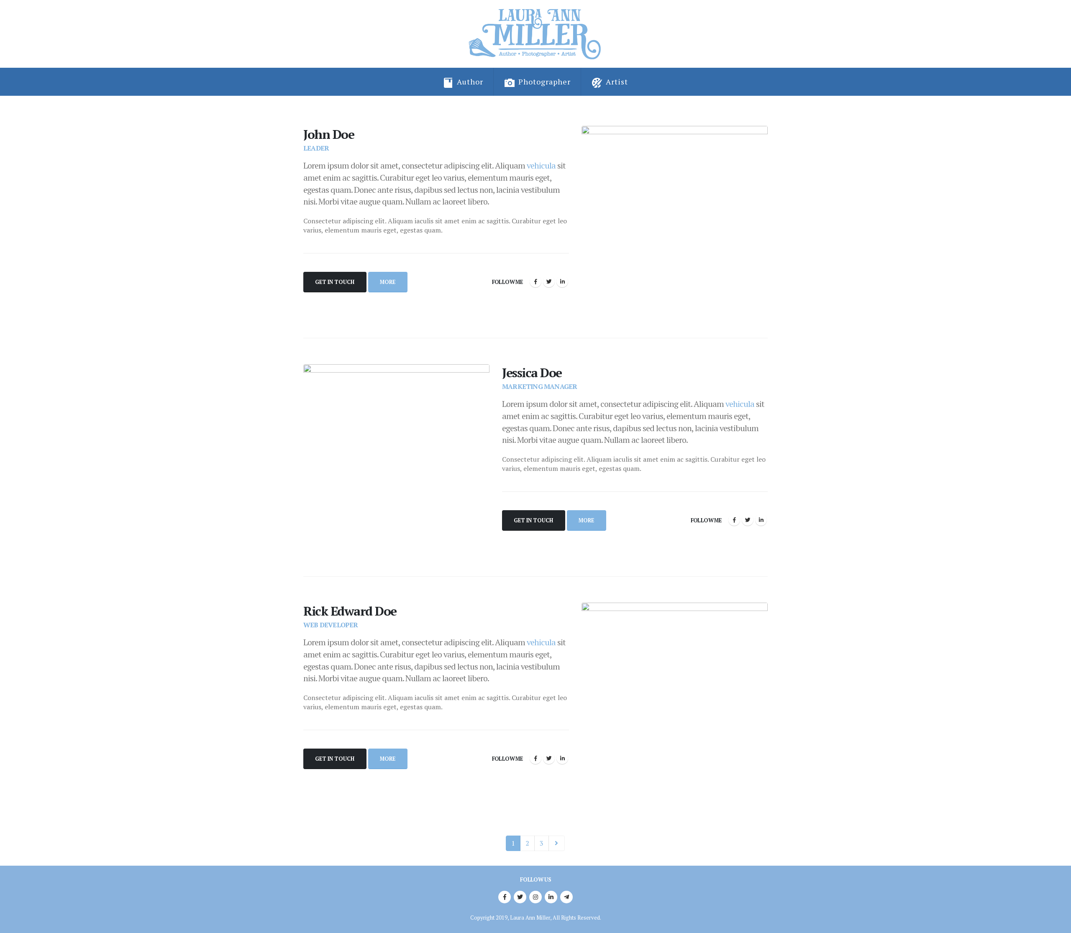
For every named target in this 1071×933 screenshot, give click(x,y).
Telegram (566, 897)
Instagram (535, 897)
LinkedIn (562, 281)
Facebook (535, 281)
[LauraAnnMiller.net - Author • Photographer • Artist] (535, 34)
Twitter (549, 281)
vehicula (541, 165)
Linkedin (551, 897)
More (387, 282)
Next (556, 843)
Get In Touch (334, 282)
